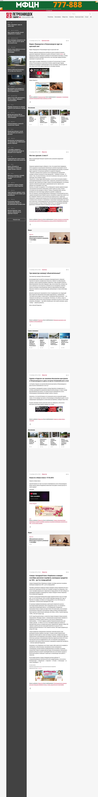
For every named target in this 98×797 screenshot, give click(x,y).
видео (61, 54)
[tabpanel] (33, 118)
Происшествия (79, 17)
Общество (65, 17)
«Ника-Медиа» (33, 503)
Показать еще (16, 219)
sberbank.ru (40, 668)
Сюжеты (71, 17)
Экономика (58, 17)
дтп (30, 95)
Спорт (86, 17)
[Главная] (9, 17)
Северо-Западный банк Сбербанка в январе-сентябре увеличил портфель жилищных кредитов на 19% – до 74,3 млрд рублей (48, 522)
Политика (50, 17)
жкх (30, 518)
